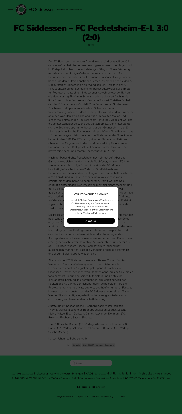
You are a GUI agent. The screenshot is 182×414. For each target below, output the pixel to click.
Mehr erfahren (100, 212)
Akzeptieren (91, 221)
